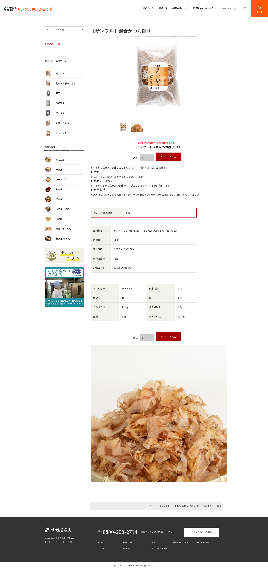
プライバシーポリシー (157, 548)
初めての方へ (129, 542)
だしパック (61, 73)
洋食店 (59, 199)
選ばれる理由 (203, 542)
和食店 (59, 189)
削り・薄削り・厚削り (67, 83)
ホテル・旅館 (62, 209)
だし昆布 (60, 113)
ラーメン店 (61, 179)
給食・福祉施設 (63, 228)
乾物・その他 (62, 122)
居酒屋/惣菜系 (63, 238)
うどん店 (60, 159)
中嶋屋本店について (181, 542)
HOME (101, 542)
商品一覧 (151, 542)
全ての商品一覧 (52, 44)
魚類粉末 (60, 103)
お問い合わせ (129, 548)
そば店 (59, 169)
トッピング (61, 132)
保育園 (59, 219)
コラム (101, 548)
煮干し (59, 93)
